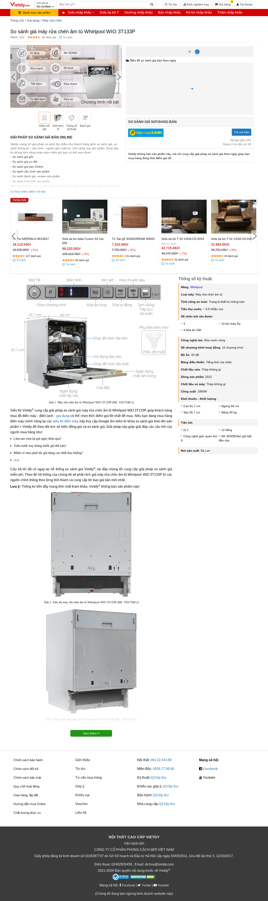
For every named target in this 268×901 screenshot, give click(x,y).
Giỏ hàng (225, 3)
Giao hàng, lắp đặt (25, 795)
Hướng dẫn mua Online (29, 804)
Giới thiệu (82, 760)
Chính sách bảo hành (28, 760)
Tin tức (172, 4)
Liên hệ (80, 812)
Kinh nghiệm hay (197, 4)
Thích (13, 37)
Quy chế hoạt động (26, 786)
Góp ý (79, 786)
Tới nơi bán (241, 132)
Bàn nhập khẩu (169, 12)
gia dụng (63, 416)
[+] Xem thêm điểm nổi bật (27, 191)
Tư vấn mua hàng (88, 777)
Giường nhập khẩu (138, 12)
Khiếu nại (82, 795)
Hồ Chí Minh (144, 48)
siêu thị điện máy (65, 421)
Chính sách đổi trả (25, 769)
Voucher (81, 804)
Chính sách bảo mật (27, 777)
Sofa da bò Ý (109, 12)
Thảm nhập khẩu (229, 12)
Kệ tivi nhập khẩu (199, 12)
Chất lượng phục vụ (27, 812)
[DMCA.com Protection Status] (143, 877)
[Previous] (13, 77)
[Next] (118, 77)
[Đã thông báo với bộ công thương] (121, 877)
